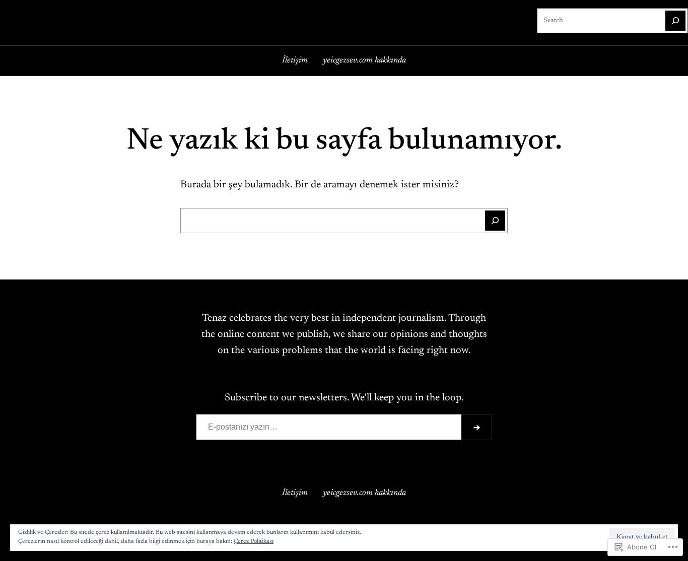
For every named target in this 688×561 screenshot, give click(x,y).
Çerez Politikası (253, 541)
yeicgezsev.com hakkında (364, 60)
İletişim (295, 60)
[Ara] (495, 221)
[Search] (675, 21)
